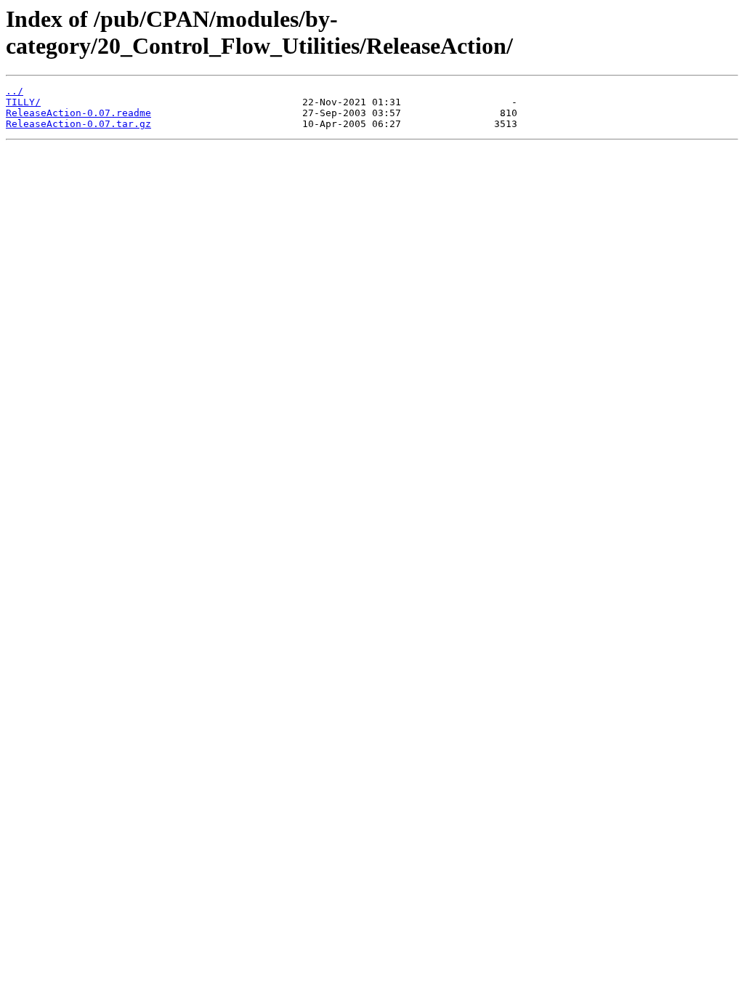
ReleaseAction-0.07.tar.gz (78, 123)
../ (14, 91)
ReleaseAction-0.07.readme (78, 112)
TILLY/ (23, 102)
